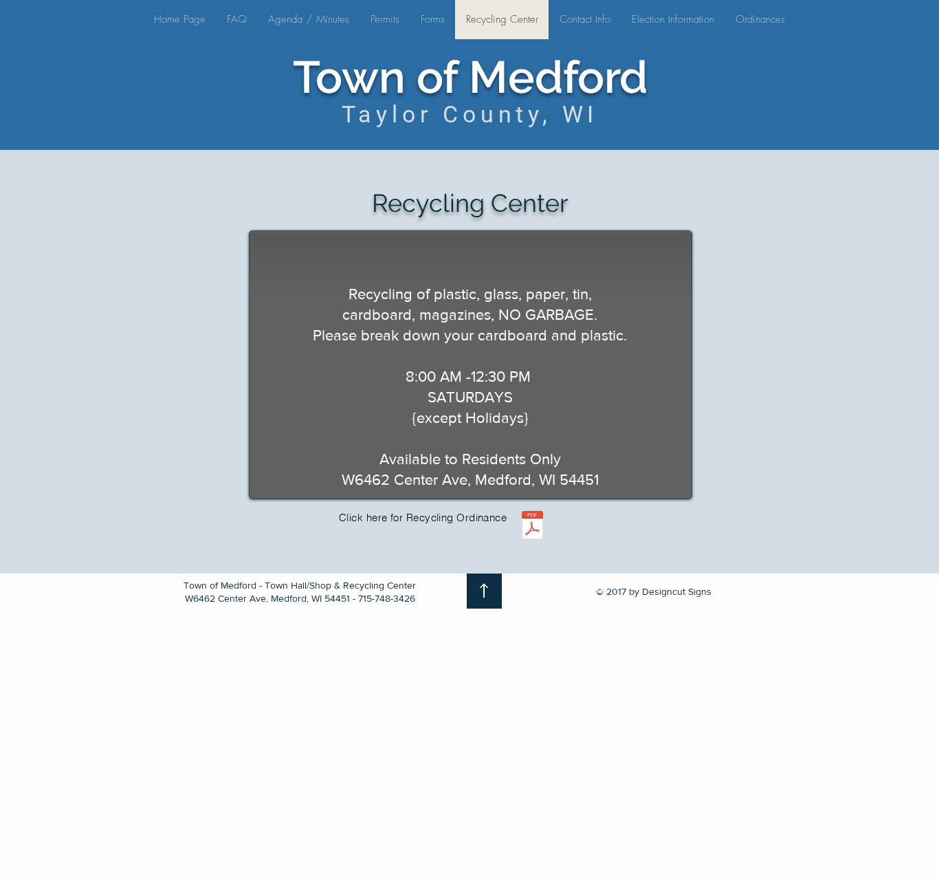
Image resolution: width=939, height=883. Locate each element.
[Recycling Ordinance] (532, 527)
